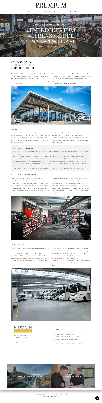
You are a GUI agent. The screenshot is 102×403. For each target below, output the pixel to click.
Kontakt (63, 11)
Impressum (46, 396)
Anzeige (37, 24)
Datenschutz (53, 396)
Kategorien (33, 11)
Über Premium (49, 11)
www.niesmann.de (19, 344)
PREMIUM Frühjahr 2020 (48, 24)
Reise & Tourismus (62, 24)
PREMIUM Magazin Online (46, 47)
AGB (58, 396)
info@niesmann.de (19, 342)
